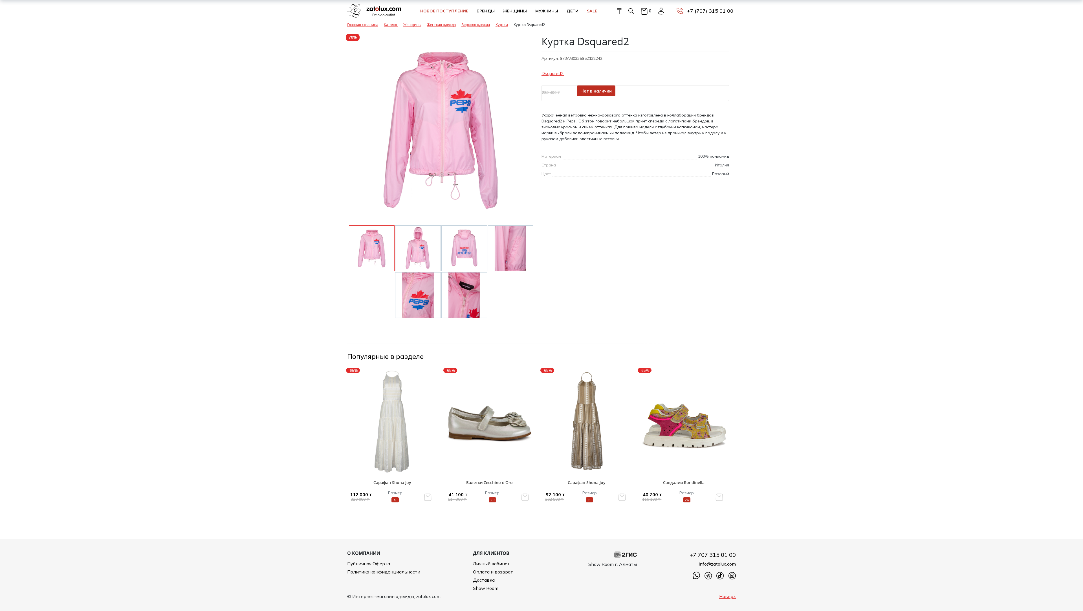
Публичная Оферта (368, 563)
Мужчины (546, 11)
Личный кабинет (491, 563)
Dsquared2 (553, 73)
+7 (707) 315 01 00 (710, 11)
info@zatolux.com (717, 564)
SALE (592, 11)
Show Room (485, 588)
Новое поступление (444, 11)
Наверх (727, 596)
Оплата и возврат (493, 572)
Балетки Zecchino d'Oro (489, 482)
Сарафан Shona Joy (392, 482)
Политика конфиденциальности (383, 572)
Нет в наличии (596, 91)
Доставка (484, 580)
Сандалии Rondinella (684, 482)
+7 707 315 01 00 (713, 554)
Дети (572, 11)
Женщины (515, 11)
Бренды (486, 11)
